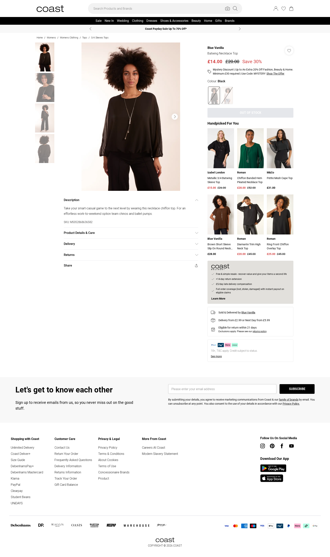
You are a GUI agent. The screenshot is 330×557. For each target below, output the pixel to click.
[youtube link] (291, 446)
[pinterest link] (272, 446)
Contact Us (62, 447)
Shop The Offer (275, 73)
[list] (130, 116)
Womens (51, 37)
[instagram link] (262, 446)
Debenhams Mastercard (27, 472)
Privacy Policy (107, 447)
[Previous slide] (90, 29)
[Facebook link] (282, 446)
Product (103, 478)
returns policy (260, 331)
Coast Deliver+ (20, 454)
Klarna (15, 478)
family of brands (288, 399)
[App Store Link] (273, 473)
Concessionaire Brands (113, 472)
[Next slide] (239, 29)
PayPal (15, 485)
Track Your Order (66, 478)
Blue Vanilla (215, 48)
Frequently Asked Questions (73, 460)
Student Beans (20, 497)
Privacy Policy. (291, 403)
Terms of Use (107, 466)
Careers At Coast (153, 447)
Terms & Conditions (111, 454)
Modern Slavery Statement (160, 454)
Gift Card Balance (66, 485)
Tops (84, 37)
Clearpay (17, 491)
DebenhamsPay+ (22, 466)
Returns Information (68, 472)
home (40, 37)
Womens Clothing (69, 37)
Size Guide (18, 460)
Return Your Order (66, 454)
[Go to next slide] (175, 117)
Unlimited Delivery (22, 447)
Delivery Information (68, 466)
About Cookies (108, 460)
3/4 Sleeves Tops (99, 37)
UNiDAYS (17, 503)
